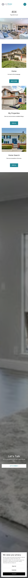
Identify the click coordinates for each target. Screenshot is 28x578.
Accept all (14, 573)
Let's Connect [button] (14, 466)
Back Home (14, 81)
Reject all (14, 566)
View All (14, 123)
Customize (14, 570)
